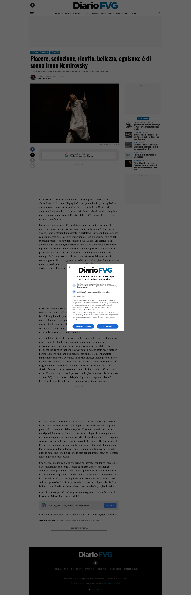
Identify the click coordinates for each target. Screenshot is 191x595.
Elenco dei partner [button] (91, 309)
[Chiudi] (69, 266)
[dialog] (95, 297)
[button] (95, 296)
